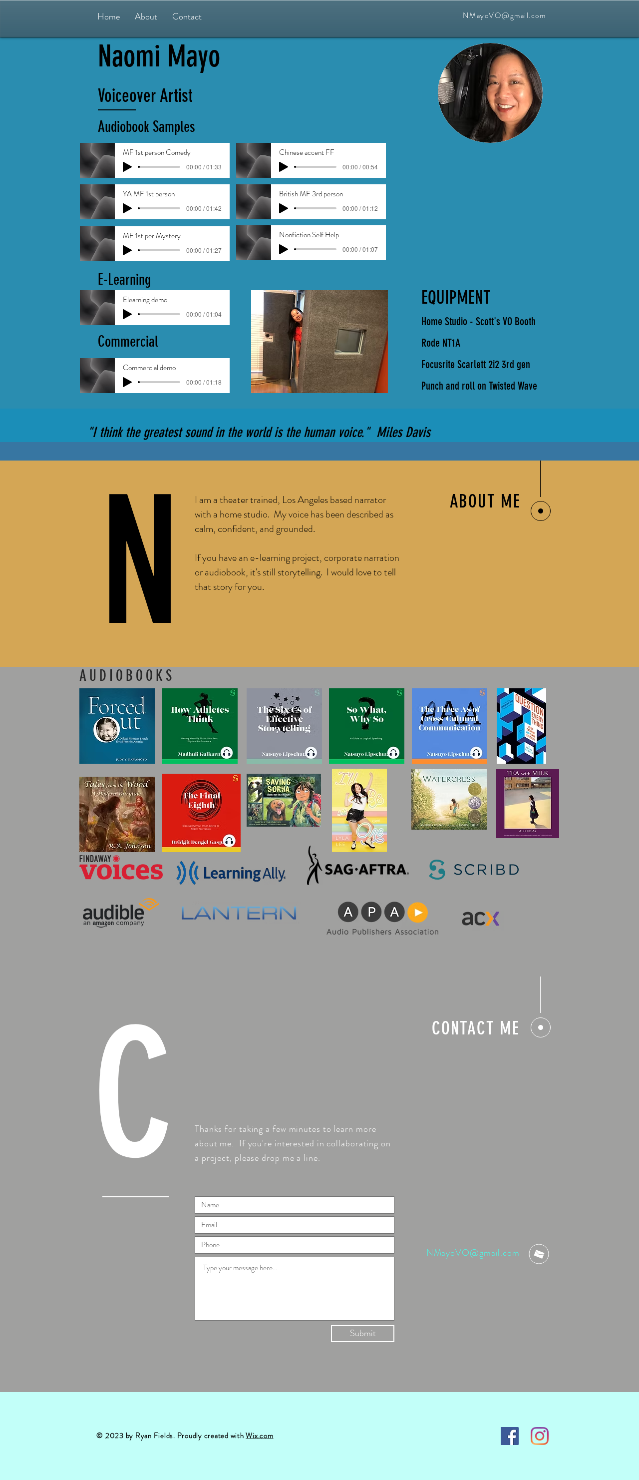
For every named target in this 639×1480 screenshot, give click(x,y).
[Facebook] (510, 1436)
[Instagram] (540, 1436)
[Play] (127, 167)
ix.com (263, 1435)
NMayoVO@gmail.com (504, 15)
